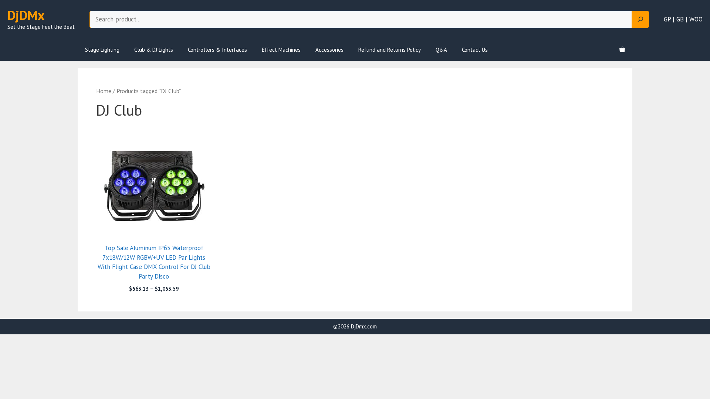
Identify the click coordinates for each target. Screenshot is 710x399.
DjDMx (25, 15)
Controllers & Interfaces (217, 49)
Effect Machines (281, 49)
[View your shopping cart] (622, 50)
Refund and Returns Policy (389, 49)
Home (103, 91)
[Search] (640, 19)
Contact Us (475, 49)
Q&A (441, 49)
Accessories (329, 49)
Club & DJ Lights (153, 49)
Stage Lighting (102, 49)
